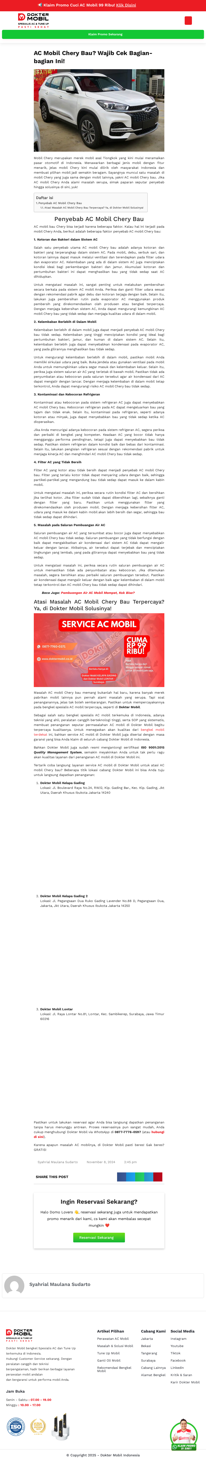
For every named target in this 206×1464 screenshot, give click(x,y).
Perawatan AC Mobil (113, 1339)
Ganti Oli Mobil (109, 1360)
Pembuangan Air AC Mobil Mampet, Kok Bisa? (98, 593)
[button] (188, 20)
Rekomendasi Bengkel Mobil (114, 1369)
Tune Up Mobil (108, 1353)
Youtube (177, 1346)
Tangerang (149, 1353)
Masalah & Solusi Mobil (115, 1346)
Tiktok (175, 1353)
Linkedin (177, 1368)
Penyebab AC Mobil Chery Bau (60, 203)
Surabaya (148, 1360)
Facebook (178, 1360)
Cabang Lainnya (153, 1368)
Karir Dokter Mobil (185, 1382)
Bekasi (146, 1346)
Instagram (178, 1339)
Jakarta (147, 1339)
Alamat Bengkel (153, 1375)
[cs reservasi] (184, 1436)
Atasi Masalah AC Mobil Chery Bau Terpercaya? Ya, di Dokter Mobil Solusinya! (93, 207)
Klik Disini (105, 5)
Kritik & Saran (181, 1375)
